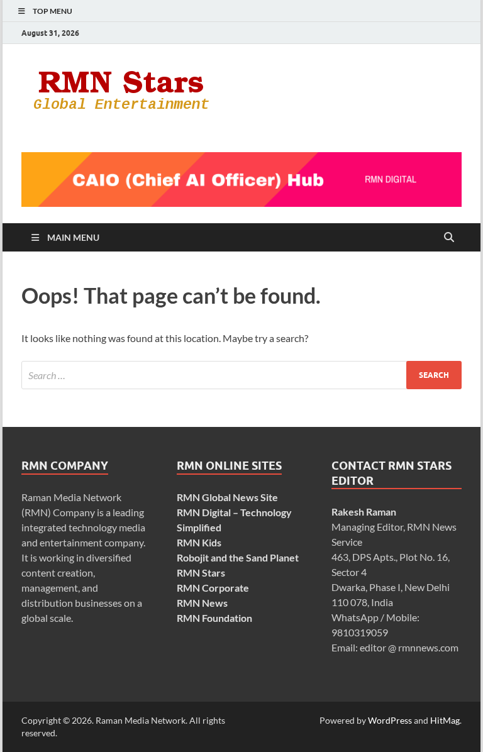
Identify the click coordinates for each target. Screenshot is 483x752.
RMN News (202, 603)
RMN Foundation (214, 618)
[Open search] (449, 237)
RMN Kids (199, 542)
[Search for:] (241, 375)
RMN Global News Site (227, 497)
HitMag (445, 720)
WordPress (390, 720)
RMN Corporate (213, 588)
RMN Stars (201, 572)
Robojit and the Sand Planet (238, 557)
